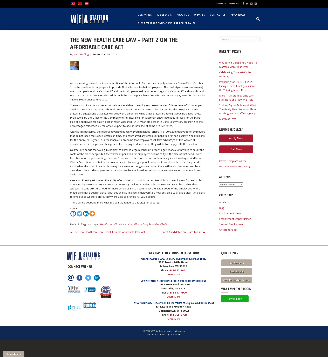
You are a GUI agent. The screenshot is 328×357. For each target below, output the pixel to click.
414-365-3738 (178, 314)
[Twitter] (79, 213)
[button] (236, 262)
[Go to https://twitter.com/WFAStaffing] (88, 278)
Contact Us (218, 14)
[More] (92, 213)
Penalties (154, 224)
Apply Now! (238, 14)
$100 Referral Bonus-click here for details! (166, 23)
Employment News (230, 213)
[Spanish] (87, 4)
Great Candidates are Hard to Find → (183, 232)
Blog (83, 224)
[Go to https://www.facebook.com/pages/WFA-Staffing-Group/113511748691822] (79, 278)
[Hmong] (80, 4)
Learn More (174, 274)
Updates (199, 14)
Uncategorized (228, 229)
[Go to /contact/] (71, 278)
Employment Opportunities (235, 218)
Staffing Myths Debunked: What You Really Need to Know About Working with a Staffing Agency (238, 109)
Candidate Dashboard (227, 3)
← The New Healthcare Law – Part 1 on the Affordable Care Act (107, 232)
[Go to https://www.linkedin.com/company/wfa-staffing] (97, 278)
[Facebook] (73, 213)
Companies (145, 14)
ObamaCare (141, 224)
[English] (73, 4)
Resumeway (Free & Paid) (234, 166)
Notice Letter (126, 224)
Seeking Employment (231, 224)
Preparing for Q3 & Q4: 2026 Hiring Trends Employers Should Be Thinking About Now (238, 86)
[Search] (256, 19)
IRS (115, 224)
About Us (183, 14)
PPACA (163, 224)
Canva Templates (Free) (233, 161)
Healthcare (106, 224)
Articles (223, 202)
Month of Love (227, 118)
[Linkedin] (86, 213)
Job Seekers (164, 14)
